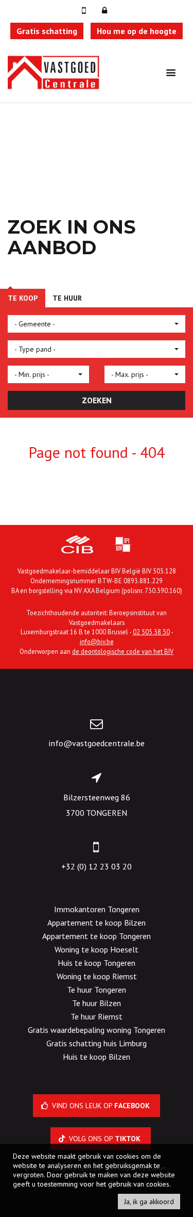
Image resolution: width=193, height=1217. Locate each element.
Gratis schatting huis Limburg (96, 1043)
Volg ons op (104, 1138)
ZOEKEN (97, 400)
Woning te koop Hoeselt (96, 949)
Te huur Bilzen (96, 1003)
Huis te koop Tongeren (96, 963)
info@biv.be (97, 641)
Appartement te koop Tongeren (96, 936)
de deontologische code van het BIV (122, 651)
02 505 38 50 (151, 632)
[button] (96, 324)
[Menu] (170, 72)
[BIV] (123, 545)
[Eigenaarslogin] (104, 10)
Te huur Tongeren (96, 989)
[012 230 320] (85, 10)
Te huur (67, 298)
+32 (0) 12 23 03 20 (96, 866)
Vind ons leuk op (100, 1105)
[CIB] (77, 545)
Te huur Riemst (96, 1016)
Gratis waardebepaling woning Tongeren (96, 1030)
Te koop (23, 298)
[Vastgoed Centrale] (54, 72)
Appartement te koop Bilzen (96, 922)
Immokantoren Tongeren (96, 909)
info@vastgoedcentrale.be (96, 743)
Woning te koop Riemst (97, 976)
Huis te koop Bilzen (96, 1056)
